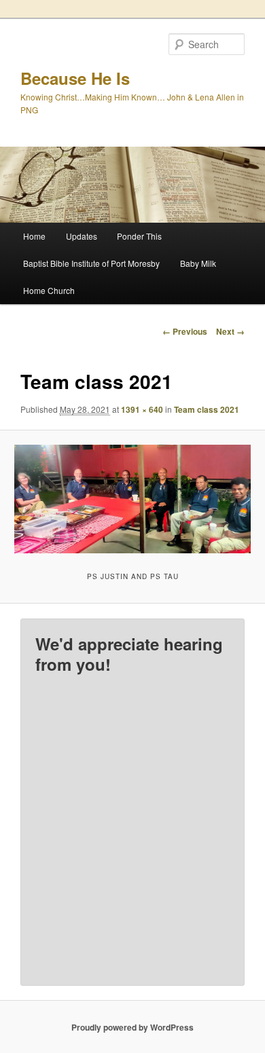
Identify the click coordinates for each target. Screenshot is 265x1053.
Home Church (49, 290)
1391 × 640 (142, 409)
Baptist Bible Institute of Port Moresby (91, 263)
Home (34, 236)
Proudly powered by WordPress (132, 1027)
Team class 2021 (206, 409)
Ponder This (139, 236)
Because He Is (75, 78)
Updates (81, 236)
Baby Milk (198, 263)
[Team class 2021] (132, 499)
